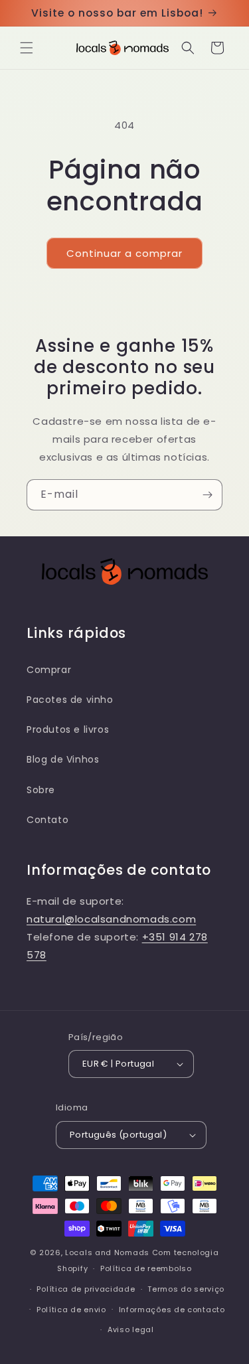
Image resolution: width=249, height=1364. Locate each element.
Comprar (49, 669)
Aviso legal (131, 1329)
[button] (26, 47)
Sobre (41, 789)
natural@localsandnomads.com (111, 919)
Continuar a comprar (124, 253)
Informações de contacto (172, 1309)
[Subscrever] (207, 494)
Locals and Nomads (107, 1252)
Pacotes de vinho (70, 699)
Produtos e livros (68, 729)
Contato (47, 819)
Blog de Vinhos (63, 759)
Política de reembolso (146, 1268)
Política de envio (71, 1309)
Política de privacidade (86, 1289)
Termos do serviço (185, 1289)
